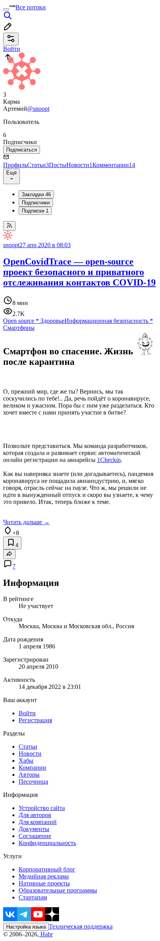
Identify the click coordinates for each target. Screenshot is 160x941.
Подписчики (36, 203)
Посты (57, 165)
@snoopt (38, 108)
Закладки (36, 194)
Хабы (26, 760)
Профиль (15, 165)
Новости (79, 165)
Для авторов (35, 815)
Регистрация (35, 720)
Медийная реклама (44, 876)
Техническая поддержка (81, 926)
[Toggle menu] (6, 9)
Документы (34, 829)
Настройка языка (26, 927)
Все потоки (31, 7)
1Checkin (109, 460)
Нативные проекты (44, 883)
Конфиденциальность (47, 843)
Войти (27, 713)
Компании (32, 767)
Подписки (35, 211)
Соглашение (35, 836)
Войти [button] (11, 48)
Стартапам (33, 897)
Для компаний (38, 822)
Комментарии (113, 165)
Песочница (33, 781)
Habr (46, 934)
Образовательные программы (58, 890)
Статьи (38, 165)
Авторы (29, 774)
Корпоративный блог (47, 869)
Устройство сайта (42, 808)
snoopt (11, 245)
